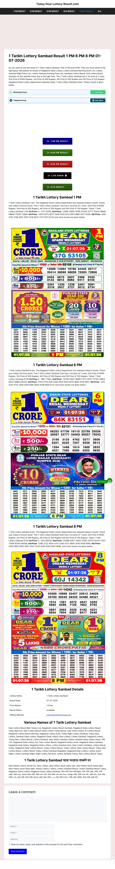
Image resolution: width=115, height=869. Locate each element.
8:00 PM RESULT (59, 164)
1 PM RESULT (19, 11)
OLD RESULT (69, 11)
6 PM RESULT (36, 11)
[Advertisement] (57, 32)
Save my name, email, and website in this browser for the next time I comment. (47, 844)
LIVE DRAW (57, 175)
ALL (100, 11)
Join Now (99, 92)
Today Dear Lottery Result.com (57, 4)
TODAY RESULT (86, 11)
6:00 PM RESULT (59, 152)
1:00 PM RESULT (59, 141)
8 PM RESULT (53, 11)
